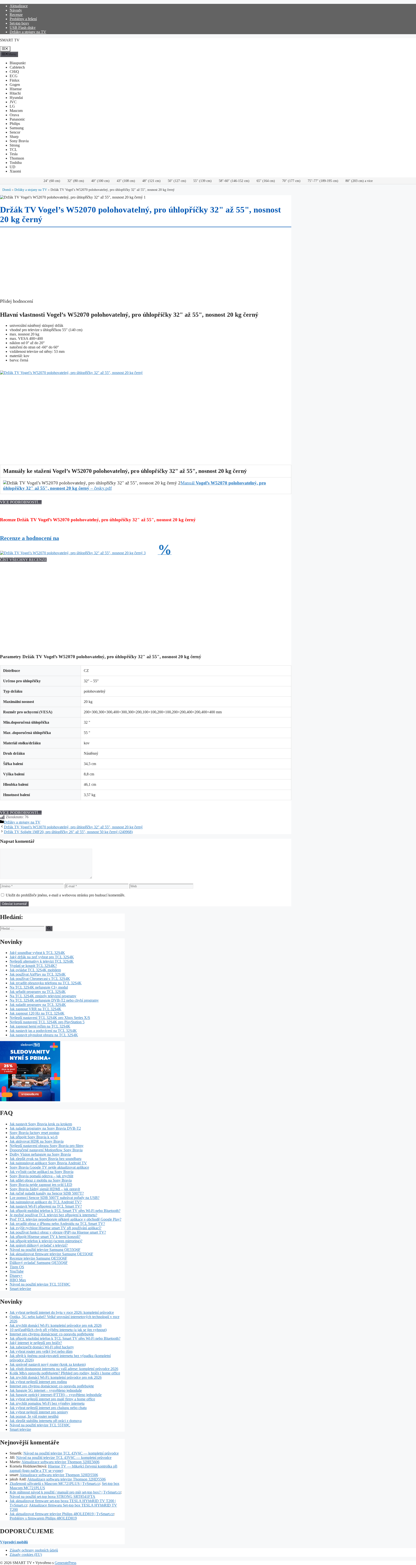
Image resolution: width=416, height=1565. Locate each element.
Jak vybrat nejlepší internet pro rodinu (38, 1382)
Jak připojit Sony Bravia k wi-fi (34, 1137)
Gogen (15, 85)
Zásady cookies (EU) (26, 1554)
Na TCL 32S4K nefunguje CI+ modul (39, 987)
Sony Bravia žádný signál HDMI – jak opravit (45, 1189)
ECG (14, 76)
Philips (15, 124)
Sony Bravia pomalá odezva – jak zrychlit (41, 1176)
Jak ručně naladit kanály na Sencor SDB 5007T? (47, 1193)
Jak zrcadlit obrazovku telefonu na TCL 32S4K (46, 983)
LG (12, 106)
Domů (6, 190)
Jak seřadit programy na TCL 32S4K (38, 992)
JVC (13, 102)
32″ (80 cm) (75, 181)
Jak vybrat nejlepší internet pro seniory (39, 1412)
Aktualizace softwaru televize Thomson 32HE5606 (60, 1462)
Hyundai (16, 98)
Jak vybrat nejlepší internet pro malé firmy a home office (52, 1399)
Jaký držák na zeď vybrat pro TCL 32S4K (42, 957)
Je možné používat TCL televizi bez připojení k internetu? (53, 1215)
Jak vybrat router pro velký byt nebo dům (41, 1351)
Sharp (14, 137)
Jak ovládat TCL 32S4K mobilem (35, 970)
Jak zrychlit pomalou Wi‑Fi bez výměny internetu (47, 1403)
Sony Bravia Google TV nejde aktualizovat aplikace (49, 1167)
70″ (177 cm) (291, 181)
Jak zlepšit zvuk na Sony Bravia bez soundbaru (45, 1159)
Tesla (14, 154)
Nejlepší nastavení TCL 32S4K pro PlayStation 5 (47, 1022)
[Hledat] (49, 928)
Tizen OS (17, 1267)
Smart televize (20, 1289)
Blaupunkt (18, 63)
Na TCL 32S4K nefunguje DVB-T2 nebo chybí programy (54, 1000)
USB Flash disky (23, 28)
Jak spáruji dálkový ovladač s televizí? (39, 1245)
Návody (16, 10)
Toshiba (16, 163)
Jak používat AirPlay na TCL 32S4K (38, 974)
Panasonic (17, 119)
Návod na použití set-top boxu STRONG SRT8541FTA (52, 1496)
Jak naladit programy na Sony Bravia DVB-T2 (45, 1128)
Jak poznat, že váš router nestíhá (34, 1416)
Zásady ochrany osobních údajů (34, 1550)
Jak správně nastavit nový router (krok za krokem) (48, 1364)
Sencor (15, 132)
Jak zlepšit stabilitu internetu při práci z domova (46, 1421)
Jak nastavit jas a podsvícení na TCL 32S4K (43, 1031)
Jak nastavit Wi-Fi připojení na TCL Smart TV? (46, 1206)
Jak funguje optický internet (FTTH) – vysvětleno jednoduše (56, 1395)
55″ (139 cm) (202, 181)
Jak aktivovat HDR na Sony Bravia (37, 1141)
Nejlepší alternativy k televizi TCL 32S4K (42, 961)
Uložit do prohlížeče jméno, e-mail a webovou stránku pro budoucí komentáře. (65, 895)
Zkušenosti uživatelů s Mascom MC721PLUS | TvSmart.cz (55, 1483)
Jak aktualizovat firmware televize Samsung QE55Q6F (51, 1254)
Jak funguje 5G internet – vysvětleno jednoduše (46, 1390)
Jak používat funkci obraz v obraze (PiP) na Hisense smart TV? (58, 1232)
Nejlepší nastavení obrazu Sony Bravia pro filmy (47, 1146)
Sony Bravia (19, 141)
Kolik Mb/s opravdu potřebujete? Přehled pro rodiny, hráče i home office (65, 1373)
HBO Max (18, 1280)
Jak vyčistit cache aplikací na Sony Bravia (41, 1172)
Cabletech (17, 67)
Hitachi (15, 93)
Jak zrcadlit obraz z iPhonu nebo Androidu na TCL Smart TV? (57, 1224)
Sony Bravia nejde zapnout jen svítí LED (41, 1185)
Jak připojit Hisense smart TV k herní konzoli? (45, 1237)
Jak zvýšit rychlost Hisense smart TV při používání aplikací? (55, 1228)
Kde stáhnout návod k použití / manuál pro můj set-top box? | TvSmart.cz (65, 1492)
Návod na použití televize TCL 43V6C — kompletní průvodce (71, 1453)
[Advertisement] (144, 408)
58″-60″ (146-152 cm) (234, 181)
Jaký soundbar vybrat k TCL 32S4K (37, 953)
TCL (13, 150)
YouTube (17, 1271)
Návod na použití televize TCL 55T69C (40, 1284)
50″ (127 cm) (177, 181)
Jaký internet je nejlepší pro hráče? (36, 1343)
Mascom (16, 111)
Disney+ (16, 1276)
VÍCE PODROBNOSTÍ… (21, 502)
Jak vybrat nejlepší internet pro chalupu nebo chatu (48, 1408)
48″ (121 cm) (151, 181)
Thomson (17, 158)
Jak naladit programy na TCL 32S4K (38, 1005)
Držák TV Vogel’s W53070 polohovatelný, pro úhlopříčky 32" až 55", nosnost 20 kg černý (73, 827)
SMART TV (10, 40)
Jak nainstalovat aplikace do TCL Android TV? (46, 1202)
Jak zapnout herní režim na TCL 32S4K (40, 1026)
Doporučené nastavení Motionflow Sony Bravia (46, 1150)
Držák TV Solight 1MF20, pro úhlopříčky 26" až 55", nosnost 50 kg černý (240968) (68, 832)
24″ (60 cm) (52, 181)
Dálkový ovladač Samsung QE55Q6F (39, 1263)
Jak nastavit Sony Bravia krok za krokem (41, 1124)
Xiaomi (15, 171)
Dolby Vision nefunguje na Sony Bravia (40, 1154)
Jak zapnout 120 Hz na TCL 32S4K (37, 1013)
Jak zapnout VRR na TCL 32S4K (35, 1009)
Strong (15, 145)
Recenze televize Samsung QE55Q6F (38, 1258)
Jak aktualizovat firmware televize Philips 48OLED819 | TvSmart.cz (62, 1514)
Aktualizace (19, 6)
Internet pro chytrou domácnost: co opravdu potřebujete (52, 1334)
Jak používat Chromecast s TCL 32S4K (40, 979)
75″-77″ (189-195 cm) (323, 181)
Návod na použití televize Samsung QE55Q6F (45, 1250)
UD (12, 167)
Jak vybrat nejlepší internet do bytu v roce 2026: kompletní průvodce (62, 1312)
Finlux (15, 80)
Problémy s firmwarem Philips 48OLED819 (43, 1518)
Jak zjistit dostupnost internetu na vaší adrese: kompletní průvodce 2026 (64, 1369)
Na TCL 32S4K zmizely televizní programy (43, 996)
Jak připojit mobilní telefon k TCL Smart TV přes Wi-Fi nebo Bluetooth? (65, 1211)
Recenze (16, 15)
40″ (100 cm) (100, 181)
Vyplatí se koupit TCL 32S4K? (33, 966)
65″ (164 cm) (266, 181)
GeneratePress (65, 1563)
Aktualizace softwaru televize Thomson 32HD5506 (59, 1475)
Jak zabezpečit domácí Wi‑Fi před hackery (42, 1347)
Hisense (16, 89)
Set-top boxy (19, 23)
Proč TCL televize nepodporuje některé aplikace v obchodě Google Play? (65, 1219)
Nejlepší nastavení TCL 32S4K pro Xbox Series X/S (50, 1018)
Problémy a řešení (23, 19)
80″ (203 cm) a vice (359, 181)
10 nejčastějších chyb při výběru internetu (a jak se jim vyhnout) (58, 1330)
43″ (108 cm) (126, 181)
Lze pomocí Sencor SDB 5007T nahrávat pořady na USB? (54, 1198)
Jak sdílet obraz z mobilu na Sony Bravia (41, 1180)
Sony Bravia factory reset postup (34, 1133)
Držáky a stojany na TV (28, 32)
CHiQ (14, 72)
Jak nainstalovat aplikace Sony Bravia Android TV (48, 1163)
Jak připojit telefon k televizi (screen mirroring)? (46, 1241)
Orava (14, 115)
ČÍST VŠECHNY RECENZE (23, 560)
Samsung (17, 128)
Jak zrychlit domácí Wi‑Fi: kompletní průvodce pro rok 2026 (56, 1325)
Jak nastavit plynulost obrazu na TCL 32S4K (44, 1035)
